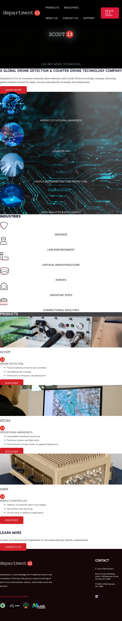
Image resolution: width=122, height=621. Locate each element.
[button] (110, 13)
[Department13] (21, 12)
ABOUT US (52, 18)
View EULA (24, 596)
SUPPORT (89, 18)
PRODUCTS (52, 7)
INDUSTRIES (71, 7)
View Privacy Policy (8, 596)
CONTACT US (70, 18)
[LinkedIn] (96, 596)
